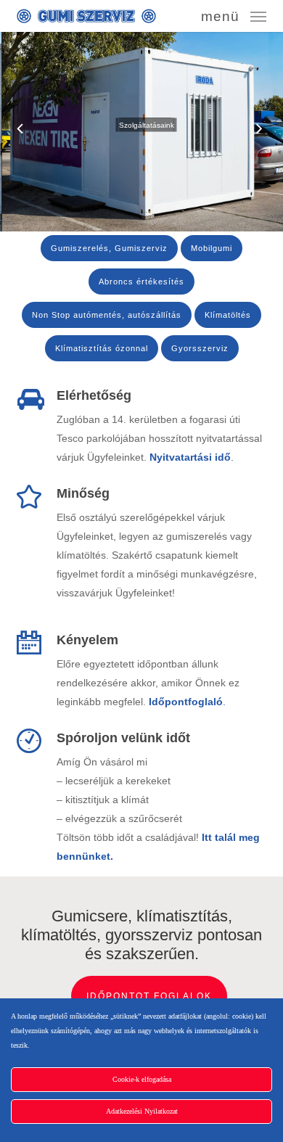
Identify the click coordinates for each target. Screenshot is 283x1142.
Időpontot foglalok (149, 996)
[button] (233, 15)
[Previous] (11, 130)
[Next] (272, 130)
